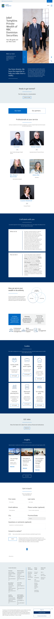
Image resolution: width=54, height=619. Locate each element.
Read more (27, 428)
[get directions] (27, 549)
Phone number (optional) (36, 507)
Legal (35, 575)
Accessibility (36, 577)
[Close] (52, 609)
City (9, 515)
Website (29, 579)
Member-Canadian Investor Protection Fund (36, 586)
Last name (31, 499)
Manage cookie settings (41, 615)
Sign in (42, 572)
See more (27, 476)
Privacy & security (36, 573)
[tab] (14, 319)
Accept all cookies (42, 612)
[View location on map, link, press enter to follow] (27, 550)
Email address (13, 507)
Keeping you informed (43, 578)
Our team (18, 111)
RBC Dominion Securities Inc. (7, 1)
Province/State (33, 515)
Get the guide (14, 375)
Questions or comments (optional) (19, 522)
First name (12, 499)
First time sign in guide (43, 575)
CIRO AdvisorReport (36, 580)
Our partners (36, 111)
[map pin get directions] (27, 549)
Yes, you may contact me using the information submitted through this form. (27, 534)
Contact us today (27, 97)
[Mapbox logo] (11, 556)
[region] (27, 550)
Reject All (42, 609)
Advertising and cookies (36, 591)
